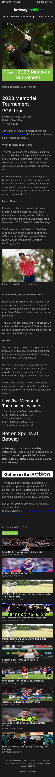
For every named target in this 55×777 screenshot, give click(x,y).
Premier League (28, 16)
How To (42, 16)
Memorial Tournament (14, 134)
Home (6, 16)
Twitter (39, 510)
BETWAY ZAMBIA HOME (11, 2)
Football (15, 16)
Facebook (28, 510)
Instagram (49, 510)
